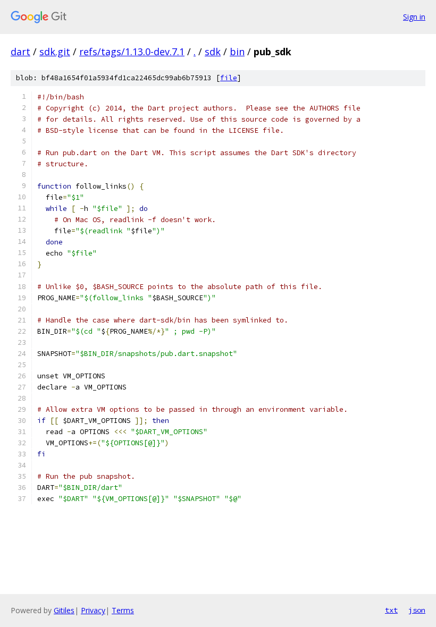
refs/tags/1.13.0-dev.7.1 (132, 51)
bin (237, 51)
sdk (213, 51)
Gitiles (64, 610)
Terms (123, 610)
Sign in (414, 17)
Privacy (93, 610)
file (228, 77)
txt (391, 610)
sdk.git (54, 51)
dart (20, 51)
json (416, 610)
